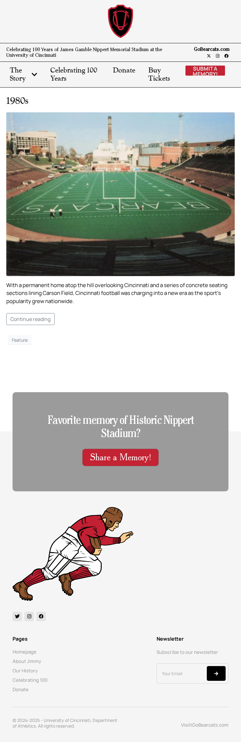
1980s (17, 101)
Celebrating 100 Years (73, 75)
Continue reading (30, 319)
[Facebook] (226, 56)
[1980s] (120, 193)
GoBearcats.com (212, 49)
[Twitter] (17, 616)
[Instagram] (218, 56)
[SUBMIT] (216, 673)
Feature (20, 340)
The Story (18, 75)
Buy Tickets (159, 75)
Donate (124, 71)
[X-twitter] (209, 56)
